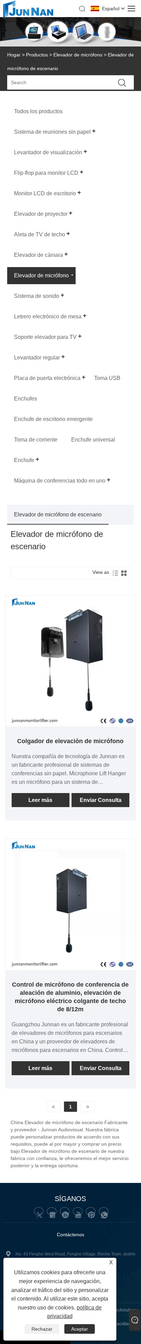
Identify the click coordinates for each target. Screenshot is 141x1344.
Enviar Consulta (100, 800)
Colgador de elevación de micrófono (70, 741)
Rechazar (41, 1329)
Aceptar (79, 1329)
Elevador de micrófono (77, 54)
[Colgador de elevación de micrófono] (70, 724)
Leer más (40, 800)
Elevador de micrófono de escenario (58, 514)
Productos (37, 54)
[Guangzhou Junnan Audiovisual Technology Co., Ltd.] (28, 16)
